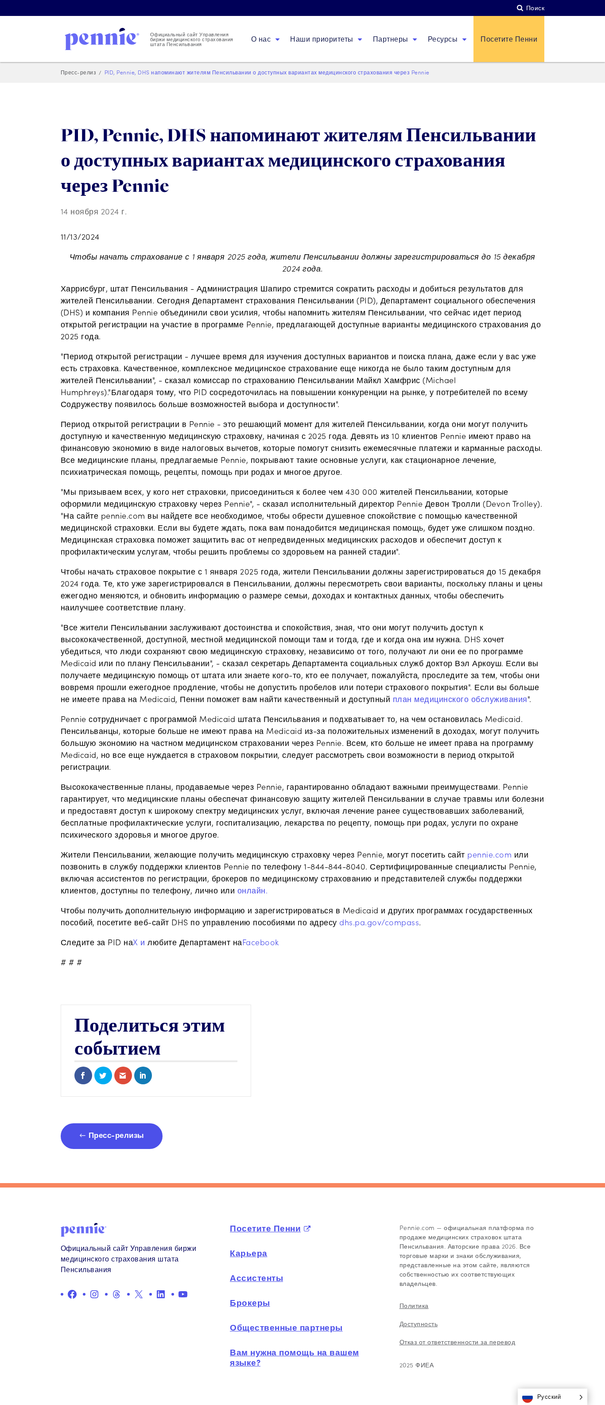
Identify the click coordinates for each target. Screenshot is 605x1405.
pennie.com (490, 854)
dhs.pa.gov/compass (379, 922)
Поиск (535, 8)
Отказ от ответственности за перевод (457, 1342)
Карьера (249, 1252)
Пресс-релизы (116, 1134)
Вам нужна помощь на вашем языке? (294, 1357)
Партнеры (390, 38)
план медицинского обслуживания (460, 699)
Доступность (418, 1324)
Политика (414, 1305)
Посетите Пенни (509, 38)
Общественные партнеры (286, 1327)
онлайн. (252, 890)
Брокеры (250, 1302)
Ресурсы (443, 38)
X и (140, 942)
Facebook (260, 942)
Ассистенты (256, 1277)
